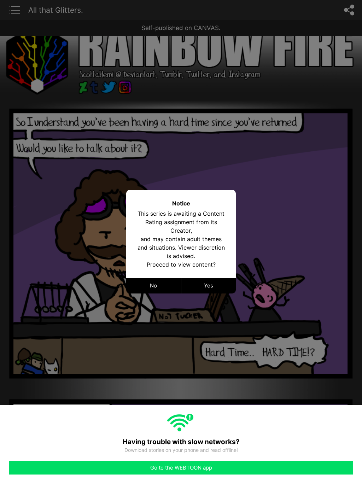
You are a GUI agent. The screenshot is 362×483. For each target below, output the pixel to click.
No (153, 285)
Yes (208, 285)
